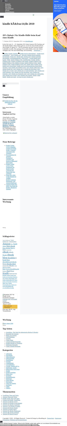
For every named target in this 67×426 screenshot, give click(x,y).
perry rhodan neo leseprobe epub (17, 74)
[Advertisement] (17, 215)
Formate (8, 361)
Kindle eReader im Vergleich (14, 343)
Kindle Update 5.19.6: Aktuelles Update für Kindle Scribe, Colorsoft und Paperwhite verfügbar (11, 149)
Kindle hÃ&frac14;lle (35, 61)
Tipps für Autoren (11, 383)
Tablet (4, 283)
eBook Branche (10, 357)
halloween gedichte (6, 267)
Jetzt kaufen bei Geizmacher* (8, 306)
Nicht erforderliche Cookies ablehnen (21, 425)
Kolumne (8, 375)
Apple (15, 244)
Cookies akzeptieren (6, 425)
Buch (12, 248)
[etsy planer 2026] (8, 323)
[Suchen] (4, 86)
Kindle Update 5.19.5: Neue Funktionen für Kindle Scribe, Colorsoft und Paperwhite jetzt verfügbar (10, 168)
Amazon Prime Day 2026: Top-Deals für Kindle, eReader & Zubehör (11, 187)
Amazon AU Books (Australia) (11, 405)
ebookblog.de (7, 262)
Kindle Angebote (13, 53)
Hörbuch (4, 271)
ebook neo (13, 56)
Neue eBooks (10, 380)
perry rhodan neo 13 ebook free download (25, 69)
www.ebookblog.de (8, 286)
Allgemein (9, 354)
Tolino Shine (9, 340)
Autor (4, 246)
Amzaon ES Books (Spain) (10, 408)
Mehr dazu (35, 425)
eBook (6, 252)
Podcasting (9, 382)
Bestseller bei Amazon (12, 334)
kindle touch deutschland (9, 66)
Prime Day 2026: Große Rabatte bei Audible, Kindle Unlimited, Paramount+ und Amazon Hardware (11, 179)
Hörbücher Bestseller (12, 345)
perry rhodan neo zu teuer (10, 75)
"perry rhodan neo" (16, 55)
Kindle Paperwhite (13, 273)
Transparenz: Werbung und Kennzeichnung (15, 420)
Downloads (9, 355)
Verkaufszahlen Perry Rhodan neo (9, 284)
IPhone (12, 271)
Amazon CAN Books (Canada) (11, 406)
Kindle (6, 53)
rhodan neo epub (11, 77)
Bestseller (8, 4)
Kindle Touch (38, 64)
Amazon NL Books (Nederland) (11, 411)
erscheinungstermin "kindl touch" (19, 58)
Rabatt (34, 75)
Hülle (8, 60)
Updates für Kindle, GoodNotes (11, 400)
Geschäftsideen (10, 364)
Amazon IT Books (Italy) (10, 409)
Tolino (6, 283)
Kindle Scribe (6, 275)
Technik (8, 338)
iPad (8, 271)
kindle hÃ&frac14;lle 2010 (18, 64)
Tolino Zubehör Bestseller (13, 346)
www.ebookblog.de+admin (8, 288)
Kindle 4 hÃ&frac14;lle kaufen (19, 61)
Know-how (9, 374)
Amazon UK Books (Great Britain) (12, 403)
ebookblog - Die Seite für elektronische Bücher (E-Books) (22, 332)
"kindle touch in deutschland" (28, 53)
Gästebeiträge (10, 363)
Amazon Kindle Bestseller (13, 341)
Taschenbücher (9, 8)
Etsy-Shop (8, 7)
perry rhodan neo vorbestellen (35, 74)
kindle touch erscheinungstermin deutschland (29, 66)
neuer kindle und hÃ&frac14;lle (17, 67)
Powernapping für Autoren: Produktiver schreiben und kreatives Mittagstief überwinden (11, 158)
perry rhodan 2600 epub (33, 67)
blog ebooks (6, 248)
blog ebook (11, 246)
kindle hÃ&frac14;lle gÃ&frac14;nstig (13, 63)
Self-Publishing (10, 337)
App (12, 244)
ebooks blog (20, 56)
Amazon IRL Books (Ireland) (11, 412)
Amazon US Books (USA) (10, 401)
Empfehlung (9, 360)
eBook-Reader (10, 358)
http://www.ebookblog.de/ (11, 269)
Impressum (58, 418)
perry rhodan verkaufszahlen (8, 278)
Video (7, 386)
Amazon (6, 243)
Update (10, 283)
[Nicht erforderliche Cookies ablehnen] (39, 425)
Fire (16, 265)
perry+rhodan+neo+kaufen (24, 75)
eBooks (7, 10)
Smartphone (14, 281)
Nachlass (5, 67)
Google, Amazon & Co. (12, 366)
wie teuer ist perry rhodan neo (25, 77)
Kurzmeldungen (9, 12)
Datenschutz (50, 418)
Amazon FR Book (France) (10, 414)
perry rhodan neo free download (20, 72)
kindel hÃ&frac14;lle (17, 60)
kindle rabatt (30, 64)
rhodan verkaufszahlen (7, 281)
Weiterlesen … (38, 50)
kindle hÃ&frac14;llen (31, 63)
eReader (11, 265)
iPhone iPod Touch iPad (12, 369)
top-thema (9, 385)
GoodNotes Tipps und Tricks (11, 395)
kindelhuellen (27, 60)
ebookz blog (6, 265)
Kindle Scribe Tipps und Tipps (11, 398)
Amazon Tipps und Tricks (10, 397)
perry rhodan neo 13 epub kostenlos (24, 70)
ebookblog (12, 258)
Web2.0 (8, 388)
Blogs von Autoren (11, 335)
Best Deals (8, 5)
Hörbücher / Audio (11, 368)
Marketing (15, 277)
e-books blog (8, 249)
